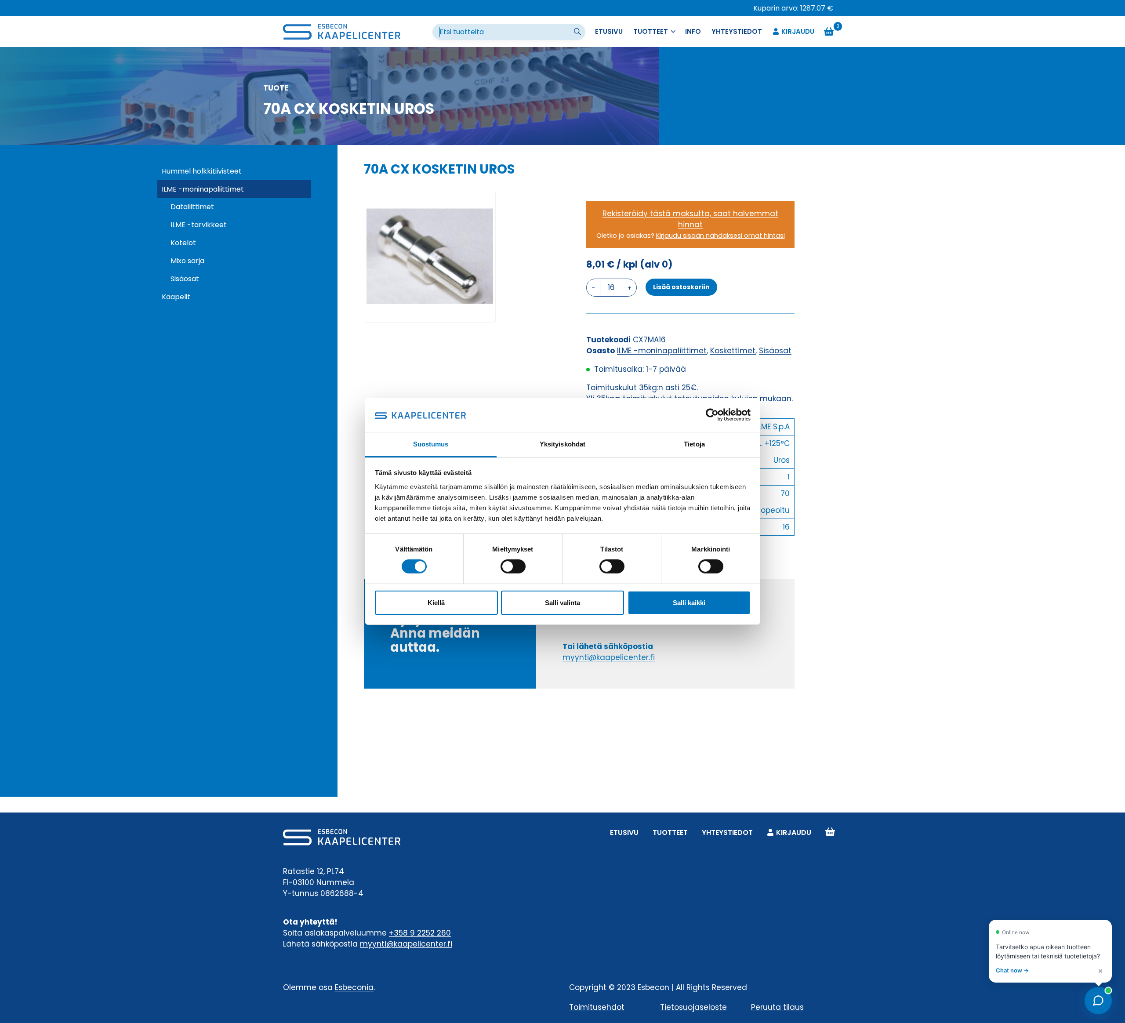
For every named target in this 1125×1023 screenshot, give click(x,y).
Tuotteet (670, 832)
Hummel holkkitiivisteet (202, 171)
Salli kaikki (689, 602)
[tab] (430, 313)
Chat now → (1012, 970)
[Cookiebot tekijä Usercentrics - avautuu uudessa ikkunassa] (712, 414)
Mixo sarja (187, 261)
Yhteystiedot (736, 31)
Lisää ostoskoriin (681, 287)
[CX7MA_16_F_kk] (430, 256)
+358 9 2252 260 (420, 933)
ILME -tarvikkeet (199, 225)
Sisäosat (185, 279)
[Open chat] (1098, 1000)
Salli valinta (562, 602)
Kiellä (436, 602)
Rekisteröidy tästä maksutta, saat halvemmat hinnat (690, 219)
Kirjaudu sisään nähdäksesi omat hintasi (720, 235)
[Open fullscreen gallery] (486, 313)
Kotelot (183, 243)
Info (693, 31)
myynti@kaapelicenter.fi (608, 657)
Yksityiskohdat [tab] (562, 444)
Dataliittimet (192, 207)
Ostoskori (830, 832)
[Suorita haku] (578, 32)
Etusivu (609, 31)
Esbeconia (354, 987)
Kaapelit (176, 297)
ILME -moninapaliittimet (203, 189)
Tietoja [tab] (694, 444)
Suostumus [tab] (431, 444)
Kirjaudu (797, 31)
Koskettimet (732, 350)
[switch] (513, 566)
